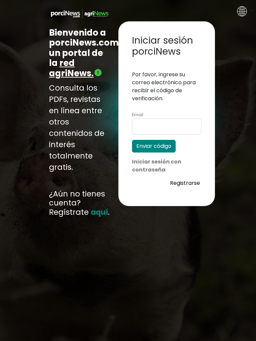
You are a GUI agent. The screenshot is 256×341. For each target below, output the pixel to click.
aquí (99, 212)
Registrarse (185, 183)
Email (137, 115)
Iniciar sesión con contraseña (156, 165)
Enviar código (153, 146)
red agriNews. (71, 68)
